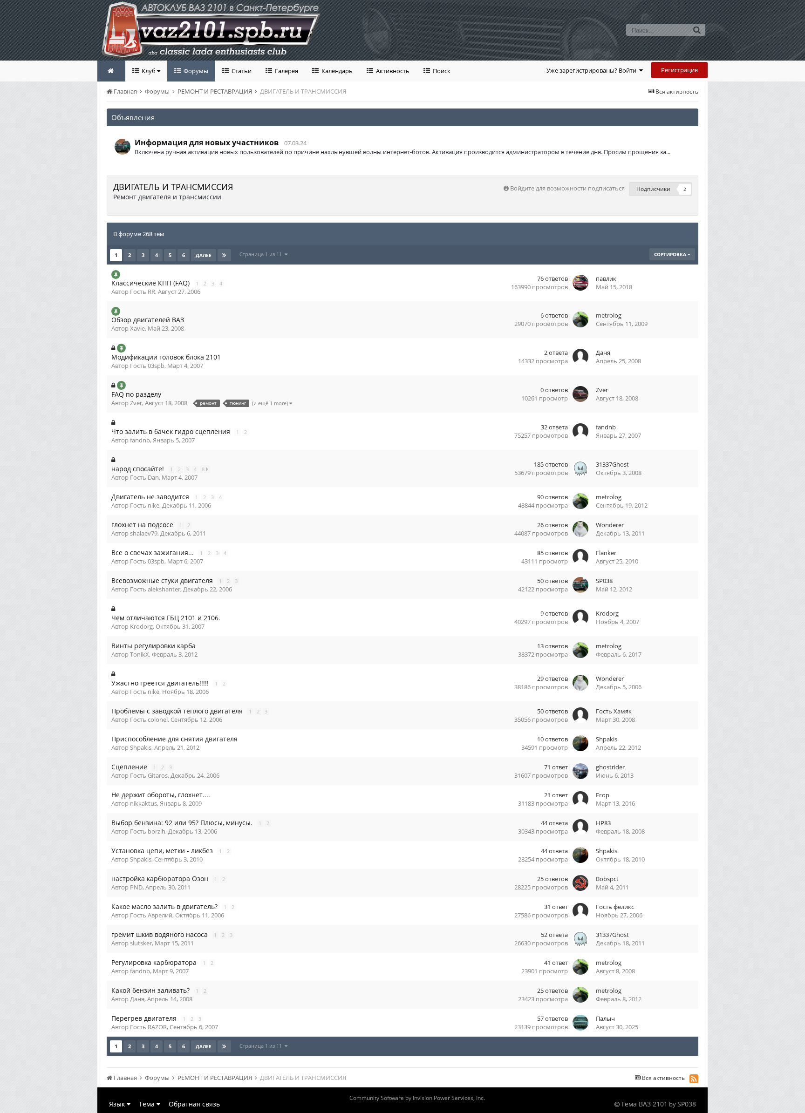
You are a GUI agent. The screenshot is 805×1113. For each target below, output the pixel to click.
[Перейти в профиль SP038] (122, 147)
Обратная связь (194, 1103)
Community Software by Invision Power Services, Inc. (417, 1098)
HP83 (603, 823)
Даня (603, 352)
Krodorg (141, 626)
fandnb (140, 440)
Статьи (241, 71)
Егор (602, 795)
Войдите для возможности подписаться (567, 188)
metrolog (608, 315)
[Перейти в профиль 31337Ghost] (580, 468)
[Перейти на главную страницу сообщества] (111, 71)
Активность (392, 71)
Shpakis (140, 747)
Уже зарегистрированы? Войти (592, 70)
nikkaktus (143, 803)
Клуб (148, 71)
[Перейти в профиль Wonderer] (580, 529)
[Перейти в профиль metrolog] (580, 319)
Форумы (195, 71)
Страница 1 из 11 (262, 254)
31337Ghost (612, 464)
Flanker (606, 553)
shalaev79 (143, 533)
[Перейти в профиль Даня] (580, 357)
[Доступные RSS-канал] (693, 1078)
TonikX (139, 654)
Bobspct (607, 879)
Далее (203, 255)
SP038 (604, 581)
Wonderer (610, 525)
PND (136, 887)
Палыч (605, 1018)
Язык (118, 1103)
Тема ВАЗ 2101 (644, 1103)
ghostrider (610, 767)
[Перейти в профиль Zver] (580, 394)
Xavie (137, 328)
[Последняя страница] (224, 255)
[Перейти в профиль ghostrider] (580, 771)
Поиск (440, 71)
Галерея (285, 71)
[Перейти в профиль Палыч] (580, 1023)
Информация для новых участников (207, 142)
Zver (136, 403)
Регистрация (679, 70)
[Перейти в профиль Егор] (580, 799)
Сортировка (671, 254)
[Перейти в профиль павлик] (580, 283)
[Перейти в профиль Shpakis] (580, 743)
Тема (148, 1103)
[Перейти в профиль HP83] (580, 827)
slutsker (141, 943)
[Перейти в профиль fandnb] (580, 431)
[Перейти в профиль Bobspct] (580, 883)
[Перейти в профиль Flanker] (580, 557)
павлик (606, 278)
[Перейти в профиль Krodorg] (580, 617)
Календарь (336, 71)
